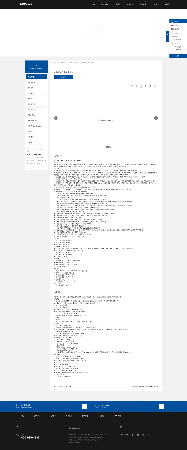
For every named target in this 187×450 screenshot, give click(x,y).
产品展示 (117, 4)
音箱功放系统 (32, 109)
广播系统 (30, 131)
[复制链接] (155, 86)
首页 (93, 4)
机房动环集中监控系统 (34, 126)
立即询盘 (63, 77)
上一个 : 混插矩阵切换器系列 (62, 386)
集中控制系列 (32, 88)
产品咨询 (176, 29)
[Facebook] (132, 434)
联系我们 (168, 4)
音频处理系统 (32, 104)
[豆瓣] (150, 86)
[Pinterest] (143, 434)
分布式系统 (31, 93)
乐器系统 (30, 142)
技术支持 (176, 25)
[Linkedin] (137, 434)
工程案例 (156, 4)
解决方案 (143, 4)
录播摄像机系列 (32, 120)
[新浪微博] (141, 86)
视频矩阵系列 (32, 98)
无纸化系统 (31, 115)
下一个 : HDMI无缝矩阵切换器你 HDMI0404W (144, 386)
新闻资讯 (130, 4)
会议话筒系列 (32, 82)
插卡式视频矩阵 (74, 62)
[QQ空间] (145, 86)
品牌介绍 (104, 4)
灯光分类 (30, 137)
